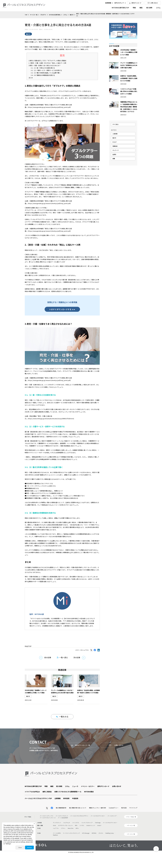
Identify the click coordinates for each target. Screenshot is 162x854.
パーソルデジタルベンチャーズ (48, 817)
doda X (99, 825)
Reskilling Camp (109, 833)
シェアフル (56, 828)
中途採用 (75, 798)
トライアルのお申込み (32, 791)
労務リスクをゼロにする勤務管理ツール (67, 791)
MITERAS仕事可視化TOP (120, 7)
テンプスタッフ (57, 822)
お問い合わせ (118, 745)
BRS (76, 825)
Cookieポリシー (113, 808)
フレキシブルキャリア (87, 822)
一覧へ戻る (63, 657)
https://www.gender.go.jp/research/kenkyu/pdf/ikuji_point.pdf (49, 107)
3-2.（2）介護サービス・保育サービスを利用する (46, 70)
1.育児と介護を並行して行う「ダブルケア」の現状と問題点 (47, 61)
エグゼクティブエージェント (65, 825)
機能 (141, 7)
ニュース (75, 786)
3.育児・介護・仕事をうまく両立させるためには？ (45, 65)
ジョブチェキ (66, 822)
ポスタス (101, 833)
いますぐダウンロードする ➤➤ (62, 309)
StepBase (55, 835)
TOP (26, 15)
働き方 (71, 15)
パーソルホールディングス (46, 816)
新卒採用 (66, 798)
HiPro (77, 828)
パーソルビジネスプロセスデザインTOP (38, 798)
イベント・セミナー (87, 786)
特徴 (134, 7)
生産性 (114, 154)
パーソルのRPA (57, 833)
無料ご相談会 (47, 791)
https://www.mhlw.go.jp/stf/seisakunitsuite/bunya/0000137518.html (51, 419)
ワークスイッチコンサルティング (71, 833)
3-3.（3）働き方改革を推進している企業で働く (46, 73)
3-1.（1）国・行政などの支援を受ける (43, 68)
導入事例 (149, 7)
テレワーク (115, 150)
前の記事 (47, 657)
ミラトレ (63, 828)
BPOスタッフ (119, 3)
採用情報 (108, 3)
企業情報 (58, 798)
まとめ (31, 78)
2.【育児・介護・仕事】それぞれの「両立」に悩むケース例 (47, 63)
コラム (158, 7)
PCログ (114, 142)
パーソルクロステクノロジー (98, 816)
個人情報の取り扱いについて (77, 808)
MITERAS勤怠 (89, 791)
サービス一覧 (33, 15)
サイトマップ (133, 808)
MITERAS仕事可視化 (54, 15)
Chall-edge (97, 822)
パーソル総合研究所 (63, 817)
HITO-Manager (85, 833)
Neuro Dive (70, 828)
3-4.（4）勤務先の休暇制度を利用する (43, 75)
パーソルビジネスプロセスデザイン (79, 816)
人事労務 (114, 134)
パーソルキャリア (112, 816)
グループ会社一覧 (131, 817)
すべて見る (115, 124)
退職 (113, 158)
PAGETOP (28, 646)
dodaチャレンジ (90, 825)
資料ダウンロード (103, 786)
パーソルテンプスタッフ (62, 816)
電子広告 (124, 808)
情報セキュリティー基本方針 (97, 808)
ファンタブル (75, 822)
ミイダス (82, 825)
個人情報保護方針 (61, 808)
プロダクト (43, 15)
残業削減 (114, 146)
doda (54, 825)
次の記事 (76, 657)
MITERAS (94, 833)
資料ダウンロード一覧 (82, 745)
